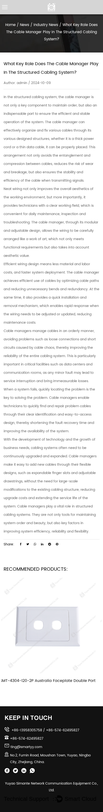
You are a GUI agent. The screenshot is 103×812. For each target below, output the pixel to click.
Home (10, 25)
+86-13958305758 (26, 730)
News (24, 25)
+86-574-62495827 (62, 730)
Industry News (46, 25)
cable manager (78, 97)
